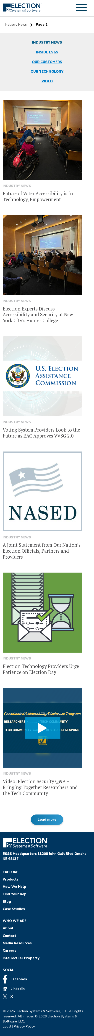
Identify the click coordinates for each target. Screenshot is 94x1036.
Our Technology (47, 71)
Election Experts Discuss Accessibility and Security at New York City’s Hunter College (38, 315)
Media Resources (17, 943)
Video (47, 81)
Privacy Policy (24, 1026)
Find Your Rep (14, 894)
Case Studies (14, 909)
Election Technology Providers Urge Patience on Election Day (41, 669)
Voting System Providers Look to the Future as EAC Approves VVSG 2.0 (41, 433)
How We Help (14, 886)
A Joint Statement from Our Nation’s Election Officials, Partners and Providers (42, 551)
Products (10, 879)
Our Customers (47, 62)
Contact (9, 936)
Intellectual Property (21, 958)
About (8, 928)
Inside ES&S (47, 52)
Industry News (16, 24)
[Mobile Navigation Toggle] (81, 10)
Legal (7, 1026)
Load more (47, 819)
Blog (7, 901)
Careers (9, 950)
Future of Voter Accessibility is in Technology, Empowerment (38, 196)
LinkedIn (17, 988)
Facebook (18, 979)
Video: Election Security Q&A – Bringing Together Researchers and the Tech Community (40, 787)
